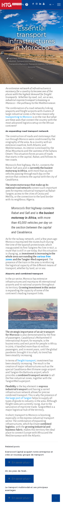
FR (50, 5)
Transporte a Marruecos (18, 64)
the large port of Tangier (19, 398)
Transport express (40, 58)
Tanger (30, 58)
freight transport (26, 360)
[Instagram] (37, 4)
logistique (13, 58)
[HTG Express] (12, 4)
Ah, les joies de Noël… (16, 471)
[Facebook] (33, 4)
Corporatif (35, 55)
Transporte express (36, 64)
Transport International (26, 61)
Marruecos (22, 58)
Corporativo (44, 55)
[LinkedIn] (40, 4)
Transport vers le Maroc (45, 61)
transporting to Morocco (19, 117)
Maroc (52, 55)
